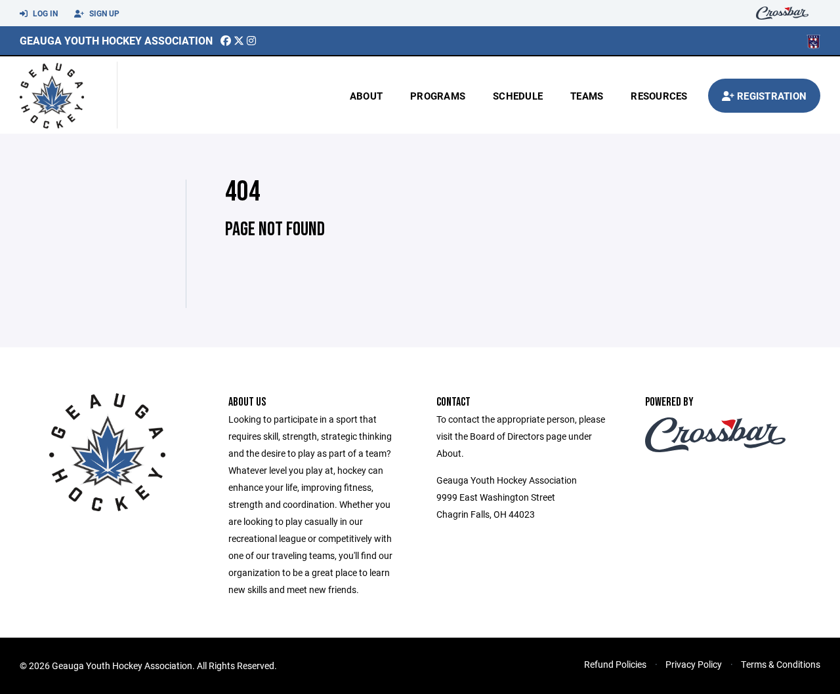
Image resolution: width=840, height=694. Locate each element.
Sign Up (103, 13)
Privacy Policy (693, 664)
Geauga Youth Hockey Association (116, 40)
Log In (44, 13)
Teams (586, 95)
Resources (659, 95)
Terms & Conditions (780, 664)
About (366, 95)
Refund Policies (615, 664)
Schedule (518, 95)
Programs (437, 95)
